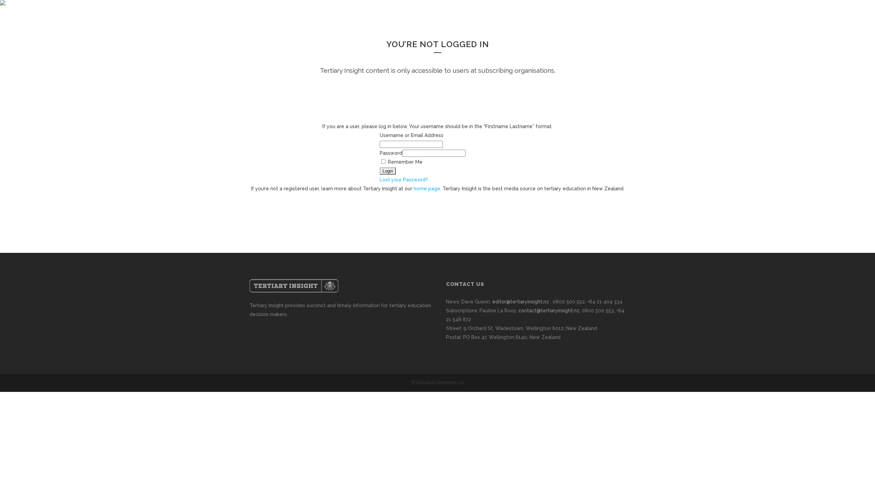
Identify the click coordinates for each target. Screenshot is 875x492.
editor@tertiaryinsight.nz (520, 301)
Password (391, 153)
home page (427, 188)
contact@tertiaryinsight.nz (549, 310)
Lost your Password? (404, 179)
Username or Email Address (411, 135)
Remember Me (404, 162)
